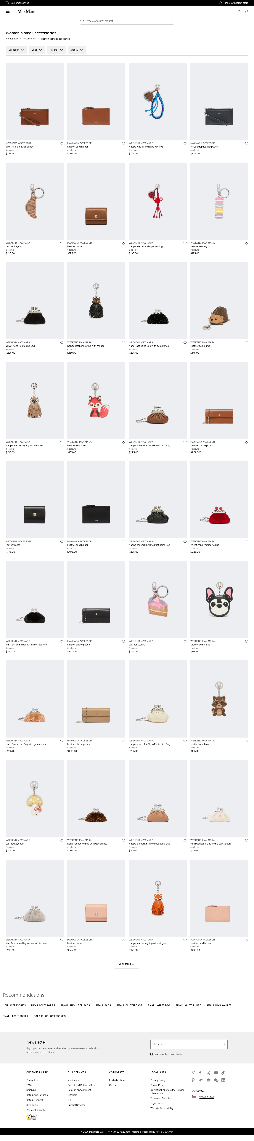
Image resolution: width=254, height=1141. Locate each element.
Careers (113, 1085)
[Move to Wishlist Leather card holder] (123, 143)
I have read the (168, 1054)
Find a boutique (117, 1080)
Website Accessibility (161, 1108)
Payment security (35, 1110)
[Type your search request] (171, 21)
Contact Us (32, 1080)
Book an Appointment (79, 1090)
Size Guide (32, 1105)
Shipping (31, 1090)
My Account (74, 1080)
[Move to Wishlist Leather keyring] (62, 243)
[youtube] (216, 1073)
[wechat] (216, 1080)
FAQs (29, 1085)
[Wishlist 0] (238, 11)
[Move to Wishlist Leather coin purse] (246, 342)
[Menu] (7, 11)
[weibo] (201, 1080)
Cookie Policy (157, 1085)
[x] (208, 1073)
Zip (69, 1100)
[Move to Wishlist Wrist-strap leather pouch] (62, 143)
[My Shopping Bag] (246, 11)
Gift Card (72, 1095)
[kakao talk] (208, 1080)
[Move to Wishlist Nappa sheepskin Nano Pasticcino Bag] (185, 442)
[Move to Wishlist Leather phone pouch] (246, 442)
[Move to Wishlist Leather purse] (123, 243)
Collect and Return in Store (82, 1085)
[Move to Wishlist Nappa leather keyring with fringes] (123, 342)
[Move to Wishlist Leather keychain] (123, 442)
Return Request (34, 1100)
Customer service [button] (36, 3)
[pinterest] (193, 1080)
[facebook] (201, 1073)
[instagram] (193, 1073)
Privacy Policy (175, 1054)
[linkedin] (223, 1080)
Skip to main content (14, 2)
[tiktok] (223, 1073)
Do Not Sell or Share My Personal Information (167, 1091)
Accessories (29, 38)
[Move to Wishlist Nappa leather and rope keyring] (185, 143)
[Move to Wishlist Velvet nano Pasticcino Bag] (62, 342)
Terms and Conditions (161, 1098)
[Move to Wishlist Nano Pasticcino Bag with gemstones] (185, 342)
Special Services (76, 1105)
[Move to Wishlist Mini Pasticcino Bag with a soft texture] (62, 641)
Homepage (12, 38)
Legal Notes (156, 1103)
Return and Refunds (37, 1095)
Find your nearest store (236, 2)
